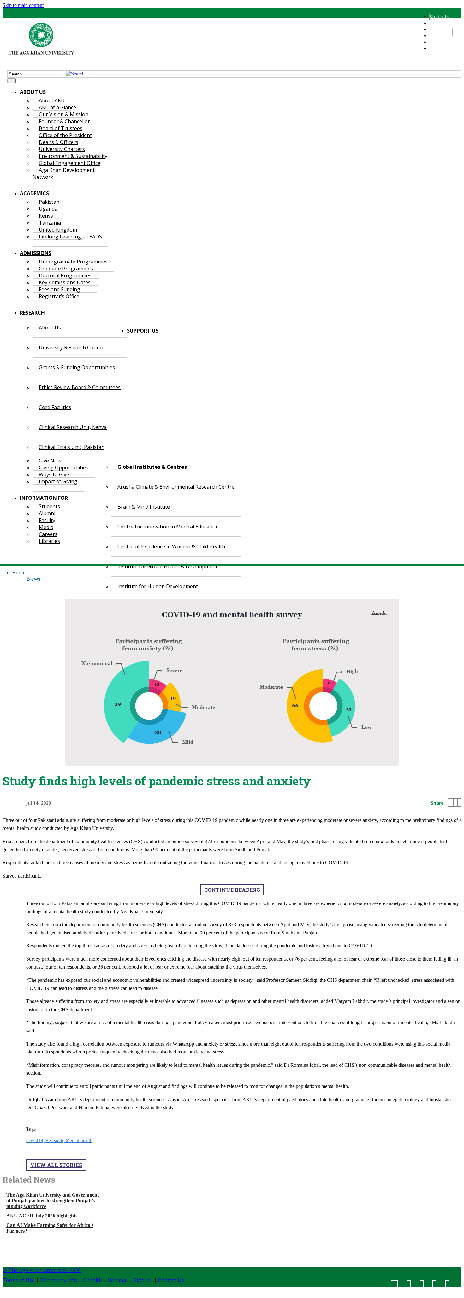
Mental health (79, 1140)
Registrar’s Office (59, 296)
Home (19, 572)
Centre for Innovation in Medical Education (168, 526)
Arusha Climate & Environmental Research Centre (176, 486)
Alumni (436, 23)
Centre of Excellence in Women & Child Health (171, 546)
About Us (50, 327)
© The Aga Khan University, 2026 (42, 1270)
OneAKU (93, 1280)
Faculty (436, 29)
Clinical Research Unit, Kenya (73, 427)
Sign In (142, 1280)
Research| (55, 1140)
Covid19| (35, 1140)
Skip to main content (23, 5)
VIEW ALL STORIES (56, 1165)
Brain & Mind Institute (143, 506)
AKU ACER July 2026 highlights (41, 1215)
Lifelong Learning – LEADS (70, 236)
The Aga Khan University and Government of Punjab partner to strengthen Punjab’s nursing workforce (52, 1200)
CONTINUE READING (232, 889)
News (33, 579)
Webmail (118, 1280)
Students (439, 16)
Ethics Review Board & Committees (80, 387)
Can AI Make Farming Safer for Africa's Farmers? (49, 1228)
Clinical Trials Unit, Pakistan (71, 447)
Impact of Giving (58, 481)
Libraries (438, 48)
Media (436, 35)
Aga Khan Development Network (64, 173)
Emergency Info (58, 1280)
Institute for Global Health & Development (167, 566)
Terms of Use (19, 1280)
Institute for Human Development (157, 586)
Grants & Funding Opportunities (77, 367)
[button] (75, 73)
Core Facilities (55, 407)
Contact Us (171, 1280)
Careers (438, 42)
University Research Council (71, 347)
